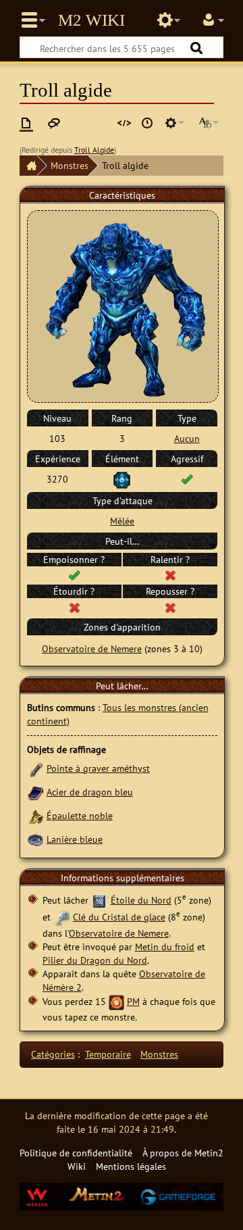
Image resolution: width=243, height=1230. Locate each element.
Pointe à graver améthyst (98, 768)
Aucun (187, 438)
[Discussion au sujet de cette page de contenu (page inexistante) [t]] (54, 123)
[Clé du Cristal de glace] (61, 916)
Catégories (53, 1054)
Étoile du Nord (141, 899)
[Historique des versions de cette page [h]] (147, 123)
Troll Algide (94, 150)
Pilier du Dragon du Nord (95, 960)
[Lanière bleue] (35, 839)
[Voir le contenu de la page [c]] (26, 123)
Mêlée (122, 520)
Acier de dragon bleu (90, 791)
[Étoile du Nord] (99, 899)
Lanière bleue (75, 839)
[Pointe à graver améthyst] (35, 768)
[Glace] (121, 478)
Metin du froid (164, 946)
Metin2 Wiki (91, 20)
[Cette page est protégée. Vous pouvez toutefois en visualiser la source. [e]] (124, 123)
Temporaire (108, 1054)
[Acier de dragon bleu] (35, 791)
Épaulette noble (80, 815)
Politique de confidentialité (76, 1152)
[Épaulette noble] (35, 815)
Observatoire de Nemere (92, 648)
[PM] (116, 1001)
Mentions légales (131, 1166)
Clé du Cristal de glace (119, 916)
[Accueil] (28, 165)
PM (133, 1001)
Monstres (69, 165)
